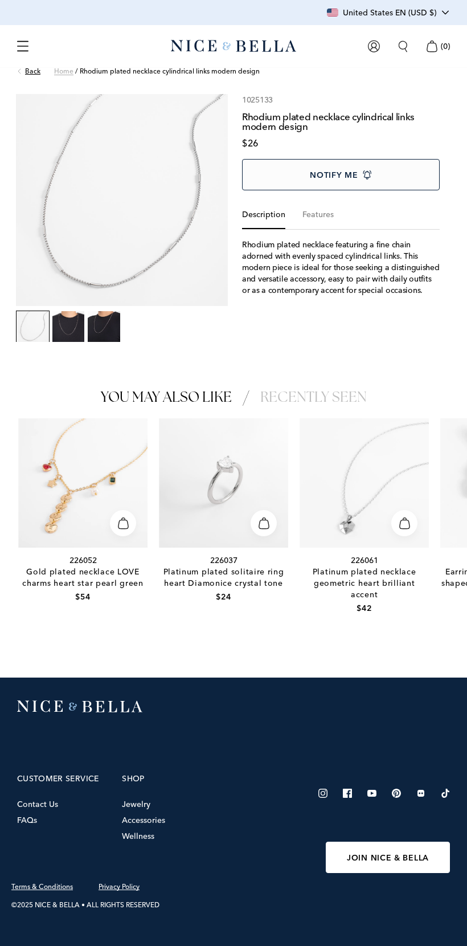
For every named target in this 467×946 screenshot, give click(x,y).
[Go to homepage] (233, 46)
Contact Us (37, 804)
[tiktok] (445, 793)
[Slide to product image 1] (33, 327)
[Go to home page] (233, 706)
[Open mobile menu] (22, 46)
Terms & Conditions (42, 886)
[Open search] (403, 46)
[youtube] (371, 793)
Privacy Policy (119, 886)
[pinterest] (396, 793)
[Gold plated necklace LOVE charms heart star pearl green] (83, 483)
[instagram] (322, 793)
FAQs (27, 820)
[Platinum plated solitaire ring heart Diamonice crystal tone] (223, 483)
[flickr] (420, 793)
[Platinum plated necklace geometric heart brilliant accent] (364, 483)
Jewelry (136, 804)
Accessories (143, 820)
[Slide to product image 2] (68, 327)
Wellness (138, 836)
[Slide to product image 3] (104, 327)
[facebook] (347, 793)
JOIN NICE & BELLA (388, 858)
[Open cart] (431, 46)
